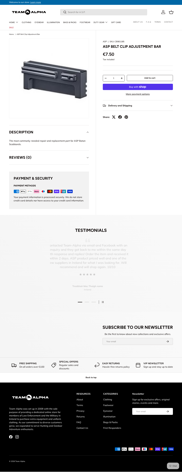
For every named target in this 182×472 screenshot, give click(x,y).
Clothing (26, 22)
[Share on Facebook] (120, 117)
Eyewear (39, 22)
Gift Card (116, 22)
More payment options (138, 94)
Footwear (85, 22)
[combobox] (103, 12)
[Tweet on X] (114, 117)
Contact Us (82, 427)
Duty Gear (99, 22)
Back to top (91, 377)
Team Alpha (20, 461)
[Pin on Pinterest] (126, 117)
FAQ (78, 422)
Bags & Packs (69, 22)
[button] (171, 12)
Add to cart (149, 78)
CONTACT (168, 22)
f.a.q (148, 22)
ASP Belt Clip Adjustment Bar (28, 34)
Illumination (53, 22)
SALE (11, 27)
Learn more (35, 2)
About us (138, 22)
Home (12, 22)
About (79, 399)
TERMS (157, 22)
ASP (105, 41)
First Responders (112, 427)
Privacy (80, 410)
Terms (79, 405)
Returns (80, 416)
